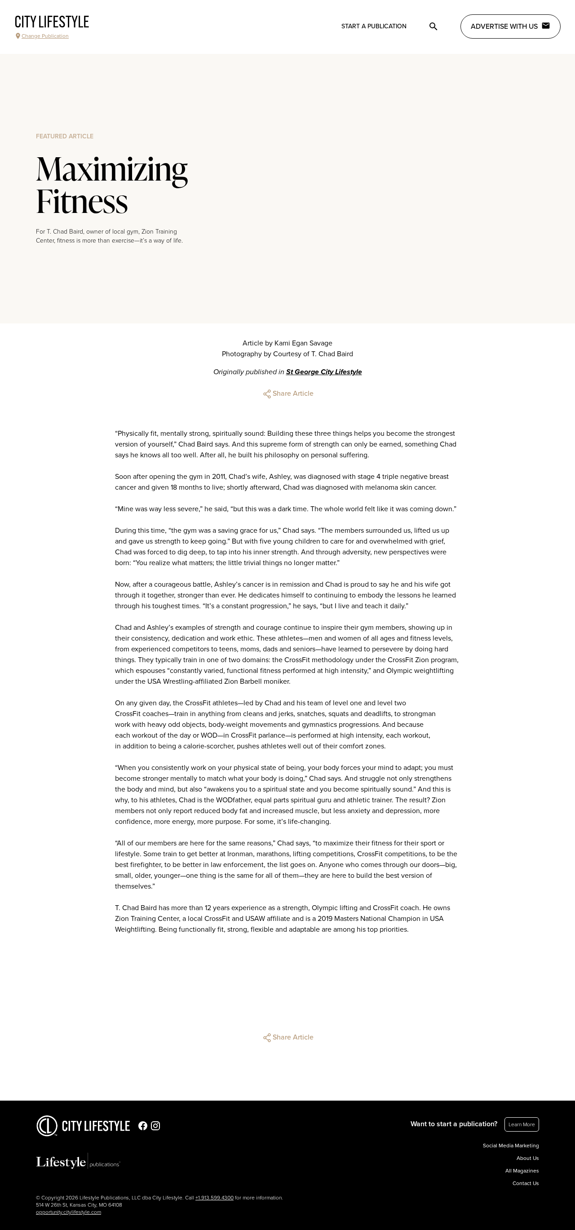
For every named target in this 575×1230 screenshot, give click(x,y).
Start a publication (374, 26)
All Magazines (522, 1171)
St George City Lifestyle (324, 371)
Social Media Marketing (511, 1145)
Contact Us (526, 1183)
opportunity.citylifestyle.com (68, 1212)
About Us (528, 1158)
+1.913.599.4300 (214, 1198)
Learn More (522, 1124)
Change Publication (45, 36)
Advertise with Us (504, 26)
